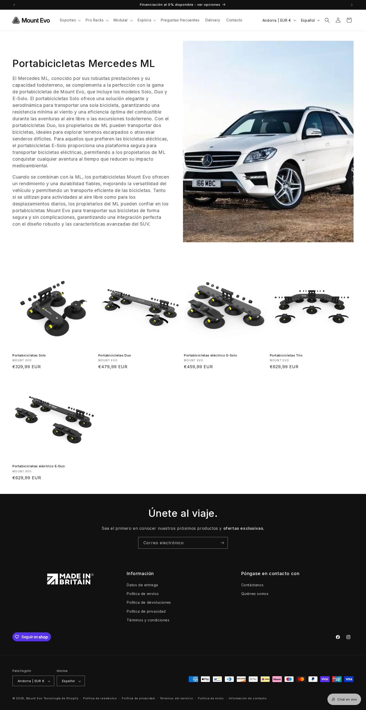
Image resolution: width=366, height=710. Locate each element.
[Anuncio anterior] (14, 4)
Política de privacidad (146, 611)
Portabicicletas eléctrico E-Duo (38, 466)
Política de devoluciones (149, 602)
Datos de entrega (142, 585)
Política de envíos (143, 594)
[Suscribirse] (222, 543)
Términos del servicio (176, 698)
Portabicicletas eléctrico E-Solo (210, 355)
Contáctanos (252, 585)
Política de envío (211, 698)
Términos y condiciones (148, 620)
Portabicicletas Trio (286, 355)
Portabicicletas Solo (29, 355)
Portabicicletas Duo (114, 355)
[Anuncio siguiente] (351, 4)
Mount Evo (34, 698)
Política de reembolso (100, 698)
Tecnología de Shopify (61, 698)
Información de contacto (248, 698)
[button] (70, 20)
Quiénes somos (255, 594)
